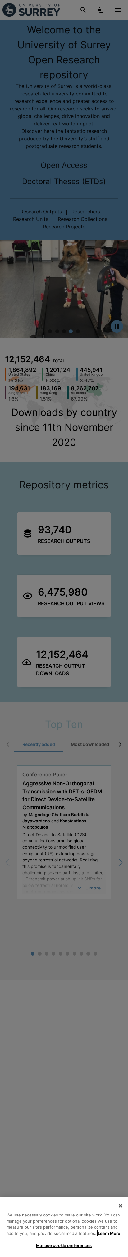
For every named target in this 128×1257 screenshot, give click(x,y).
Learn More (109, 1233)
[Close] (120, 1206)
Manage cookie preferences (64, 1245)
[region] (64, 1227)
